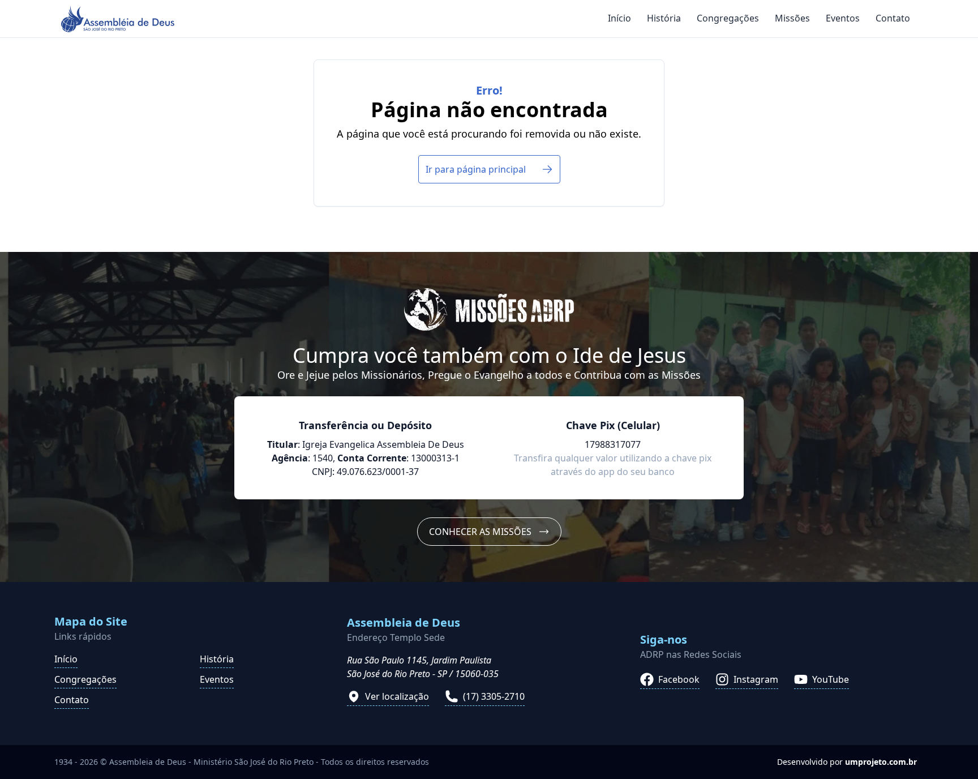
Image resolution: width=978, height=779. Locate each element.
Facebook (679, 679)
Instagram (756, 679)
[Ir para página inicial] (117, 19)
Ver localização (397, 696)
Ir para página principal (476, 169)
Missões (792, 18)
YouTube (830, 679)
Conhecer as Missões (480, 531)
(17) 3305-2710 (494, 696)
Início (619, 18)
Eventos (843, 18)
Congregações (728, 18)
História (664, 18)
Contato (893, 18)
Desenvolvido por (847, 761)
